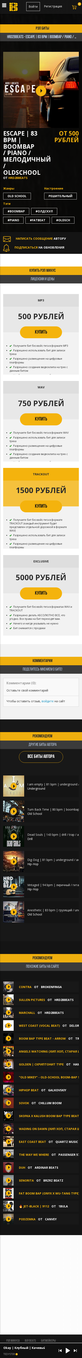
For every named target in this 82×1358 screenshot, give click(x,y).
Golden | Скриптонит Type (41, 1064)
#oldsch (63, 220)
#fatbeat (37, 220)
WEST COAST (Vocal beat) (39, 1026)
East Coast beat (32, 1142)
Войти (33, 6)
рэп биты (42, 28)
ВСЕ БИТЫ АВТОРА (41, 756)
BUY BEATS (30, 1341)
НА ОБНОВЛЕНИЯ (39, 247)
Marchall (27, 1013)
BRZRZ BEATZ (53, 1180)
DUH (22, 1168)
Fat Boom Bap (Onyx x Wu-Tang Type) (49, 1193)
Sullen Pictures (32, 1000)
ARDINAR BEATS (46, 1168)
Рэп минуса (13, 1341)
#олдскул (44, 211)
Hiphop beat (29, 1090)
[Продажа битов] (13, 8)
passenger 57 (69, 1155)
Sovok (24, 1103)
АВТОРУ (41, 238)
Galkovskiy (57, 1090)
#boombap (16, 211)
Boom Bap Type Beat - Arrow (42, 1038)
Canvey (51, 1219)
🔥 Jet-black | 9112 (34, 1206)
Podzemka (27, 1219)
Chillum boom (50, 1103)
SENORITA (26, 1180)
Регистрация (53, 6)
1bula (63, 1206)
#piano (13, 220)
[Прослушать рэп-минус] (14, 786)
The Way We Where (34, 1155)
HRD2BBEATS (18, 178)
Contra (25, 987)
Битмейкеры (48, 1341)
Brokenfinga (51, 987)
